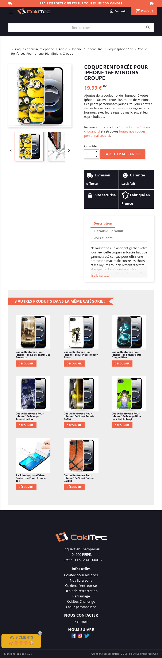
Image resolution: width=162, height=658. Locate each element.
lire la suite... (99, 275)
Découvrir (26, 363)
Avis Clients (21, 637)
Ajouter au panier (123, 154)
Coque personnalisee (81, 607)
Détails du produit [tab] (109, 231)
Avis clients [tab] (103, 238)
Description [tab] (103, 223)
